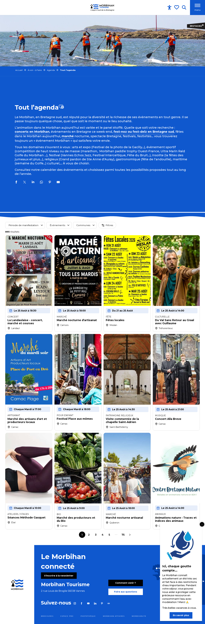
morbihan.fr (139, 616)
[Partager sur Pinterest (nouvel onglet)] (49, 182)
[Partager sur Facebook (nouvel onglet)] (16, 182)
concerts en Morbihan (32, 131)
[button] (184, 7)
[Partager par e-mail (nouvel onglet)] (58, 182)
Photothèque (88, 616)
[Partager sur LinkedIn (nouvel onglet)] (33, 182)
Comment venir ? (125, 583)
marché (68, 136)
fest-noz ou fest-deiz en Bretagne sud (144, 131)
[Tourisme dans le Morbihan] (102, 8)
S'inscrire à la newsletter (58, 575)
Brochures (47, 616)
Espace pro (66, 616)
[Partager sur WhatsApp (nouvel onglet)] (41, 182)
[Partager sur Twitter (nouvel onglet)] (24, 182)
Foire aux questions (125, 591)
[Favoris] (177, 7)
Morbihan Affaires (114, 616)
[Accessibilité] (169, 8)
